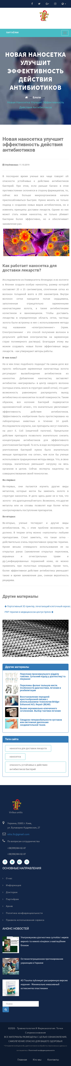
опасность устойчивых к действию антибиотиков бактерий (28, 767)
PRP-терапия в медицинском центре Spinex (28, 612)
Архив (9, 906)
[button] (64, 4)
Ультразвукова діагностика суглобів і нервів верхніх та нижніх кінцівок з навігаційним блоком (45, 941)
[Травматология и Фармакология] (26, 97)
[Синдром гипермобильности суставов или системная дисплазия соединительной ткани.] (35, 727)
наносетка (15, 756)
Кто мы (37, 1059)
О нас (8, 878)
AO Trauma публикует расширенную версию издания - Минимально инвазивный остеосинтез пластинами (44, 984)
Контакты (53, 1059)
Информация (13, 885)
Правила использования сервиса (24, 919)
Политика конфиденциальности (24, 913)
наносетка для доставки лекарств (28, 748)
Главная (22, 1059)
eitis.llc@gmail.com (18, 834)
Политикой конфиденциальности (42, 1050)
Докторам (11, 892)
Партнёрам (12, 32)
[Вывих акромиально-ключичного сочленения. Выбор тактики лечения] (35, 716)
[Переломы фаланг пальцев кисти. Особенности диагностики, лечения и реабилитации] (35, 693)
